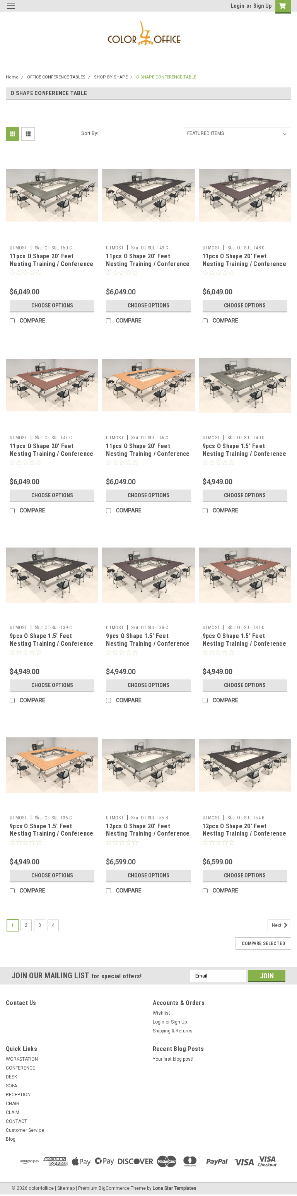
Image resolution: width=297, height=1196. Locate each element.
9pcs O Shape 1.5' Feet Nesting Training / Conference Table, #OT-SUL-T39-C (51, 643)
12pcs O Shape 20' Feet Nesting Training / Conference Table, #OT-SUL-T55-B (147, 833)
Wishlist (161, 1013)
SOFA (11, 1086)
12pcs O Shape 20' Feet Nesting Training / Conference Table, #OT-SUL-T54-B (244, 833)
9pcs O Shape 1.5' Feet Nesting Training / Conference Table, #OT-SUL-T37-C (244, 643)
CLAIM (12, 1112)
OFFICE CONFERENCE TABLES (56, 77)
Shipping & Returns (173, 1031)
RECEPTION (18, 1094)
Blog (10, 1139)
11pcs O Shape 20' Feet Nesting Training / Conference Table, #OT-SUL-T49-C (147, 264)
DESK (11, 1077)
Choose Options (52, 305)
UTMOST (18, 248)
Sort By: (89, 133)
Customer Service (25, 1130)
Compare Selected (263, 943)
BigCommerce (114, 1188)
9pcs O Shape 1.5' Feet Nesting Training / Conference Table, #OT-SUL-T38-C (147, 643)
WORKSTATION (22, 1059)
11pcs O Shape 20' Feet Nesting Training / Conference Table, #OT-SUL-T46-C (147, 453)
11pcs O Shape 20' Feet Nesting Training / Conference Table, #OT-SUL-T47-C (51, 453)
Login (237, 6)
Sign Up (262, 6)
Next (277, 925)
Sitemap (66, 1188)
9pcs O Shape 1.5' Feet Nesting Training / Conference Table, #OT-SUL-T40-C (244, 453)
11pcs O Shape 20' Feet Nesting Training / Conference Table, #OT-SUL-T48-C (244, 264)
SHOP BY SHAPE (111, 77)
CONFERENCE (20, 1068)
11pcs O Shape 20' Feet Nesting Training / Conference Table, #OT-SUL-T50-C (51, 264)
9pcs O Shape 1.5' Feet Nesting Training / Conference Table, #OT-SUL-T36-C (51, 833)
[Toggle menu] (10, 10)
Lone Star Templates (174, 1188)
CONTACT (16, 1121)
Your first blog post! (173, 1059)
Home (12, 77)
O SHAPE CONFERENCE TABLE (166, 77)
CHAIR (12, 1103)
